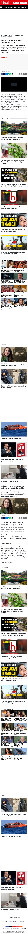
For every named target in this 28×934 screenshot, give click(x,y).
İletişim (15, 921)
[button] (21, 74)
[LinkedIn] (8, 74)
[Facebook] (2, 74)
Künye (10, 921)
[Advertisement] (14, 326)
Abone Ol (16, 2)
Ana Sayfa (5, 35)
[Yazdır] (19, 74)
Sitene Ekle (13, 923)
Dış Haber (17, 7)
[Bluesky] (6, 74)
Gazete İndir (23, 2)
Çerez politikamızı (12, 931)
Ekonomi (10, 7)
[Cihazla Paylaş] (12, 74)
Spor (22, 7)
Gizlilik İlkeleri (21, 921)
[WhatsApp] (10, 74)
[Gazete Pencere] (4, 2)
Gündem (5, 7)
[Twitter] (4, 74)
